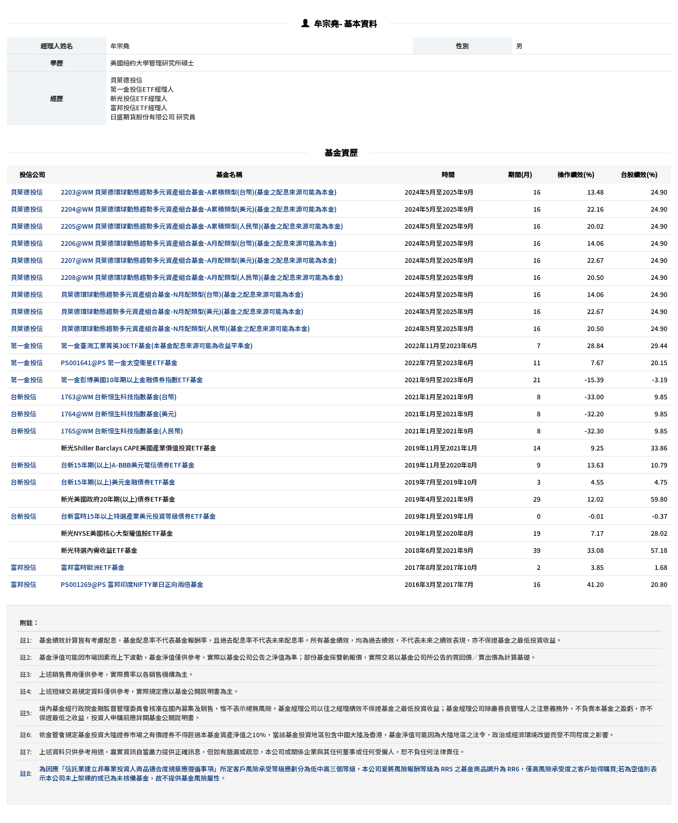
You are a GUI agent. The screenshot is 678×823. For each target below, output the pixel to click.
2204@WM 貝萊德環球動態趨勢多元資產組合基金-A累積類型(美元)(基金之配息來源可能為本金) (199, 208)
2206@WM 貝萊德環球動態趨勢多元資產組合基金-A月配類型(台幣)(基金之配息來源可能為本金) (199, 243)
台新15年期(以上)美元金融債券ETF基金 (118, 481)
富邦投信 (23, 567)
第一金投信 (27, 345)
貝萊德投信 (27, 191)
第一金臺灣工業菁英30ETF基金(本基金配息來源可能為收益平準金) (157, 345)
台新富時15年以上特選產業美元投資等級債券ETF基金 (138, 516)
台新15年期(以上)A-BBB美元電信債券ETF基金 (128, 464)
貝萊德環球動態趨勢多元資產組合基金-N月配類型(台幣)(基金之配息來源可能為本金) (182, 294)
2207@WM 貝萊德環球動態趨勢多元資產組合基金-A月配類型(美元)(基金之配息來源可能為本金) (199, 260)
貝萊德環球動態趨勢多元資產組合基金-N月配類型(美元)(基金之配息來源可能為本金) (182, 311)
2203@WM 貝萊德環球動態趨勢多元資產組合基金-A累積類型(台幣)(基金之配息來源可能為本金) (199, 191)
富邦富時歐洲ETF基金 (93, 567)
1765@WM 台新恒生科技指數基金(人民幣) (122, 430)
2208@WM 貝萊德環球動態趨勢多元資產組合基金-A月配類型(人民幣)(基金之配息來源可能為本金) (202, 277)
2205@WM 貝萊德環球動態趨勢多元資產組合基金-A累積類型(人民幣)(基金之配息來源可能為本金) (202, 226)
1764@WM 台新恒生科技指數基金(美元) (119, 413)
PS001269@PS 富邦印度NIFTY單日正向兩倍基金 (132, 584)
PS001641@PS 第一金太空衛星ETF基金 (119, 362)
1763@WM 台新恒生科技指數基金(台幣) (119, 396)
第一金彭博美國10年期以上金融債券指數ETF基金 (132, 379)
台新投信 (23, 396)
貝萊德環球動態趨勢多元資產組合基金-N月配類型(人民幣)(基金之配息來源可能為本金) (185, 328)
